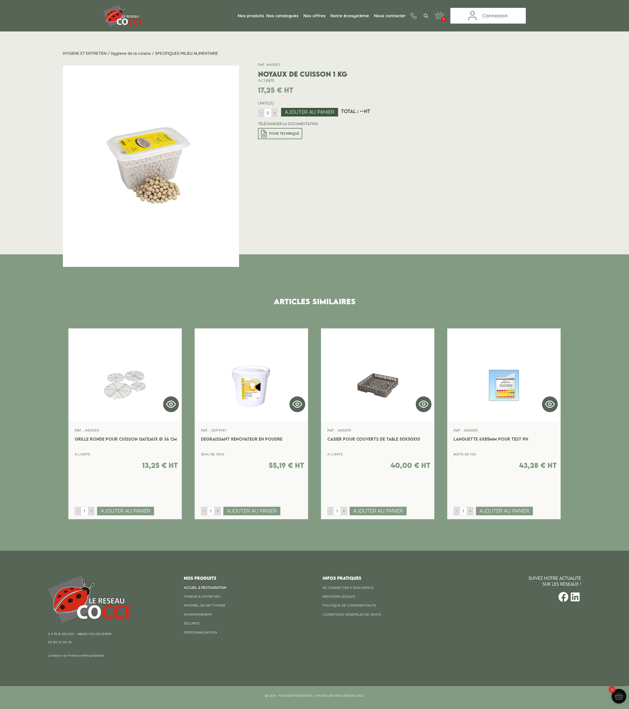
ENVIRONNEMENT (198, 614)
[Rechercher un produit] (426, 16)
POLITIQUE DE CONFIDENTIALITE (349, 605)
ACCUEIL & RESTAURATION (205, 587)
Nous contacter (390, 15)
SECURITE (192, 623)
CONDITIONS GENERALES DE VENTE (352, 614)
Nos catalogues (282, 15)
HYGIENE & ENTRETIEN (202, 596)
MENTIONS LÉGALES (339, 596)
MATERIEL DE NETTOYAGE (205, 605)
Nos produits (251, 15)
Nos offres (314, 15)
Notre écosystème (349, 15)
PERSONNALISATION (200, 632)
